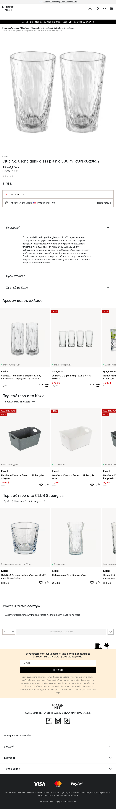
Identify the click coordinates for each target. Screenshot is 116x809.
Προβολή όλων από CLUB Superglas (22, 501)
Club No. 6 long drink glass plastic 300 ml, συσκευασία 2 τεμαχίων (32, 31)
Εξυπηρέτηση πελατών (17, 735)
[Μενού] (111, 8)
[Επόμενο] (111, 93)
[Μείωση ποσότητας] (4, 632)
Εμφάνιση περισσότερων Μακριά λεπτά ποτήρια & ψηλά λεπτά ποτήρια (42, 615)
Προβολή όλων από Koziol (17, 401)
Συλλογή (9, 746)
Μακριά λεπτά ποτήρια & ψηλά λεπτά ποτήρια (52, 28)
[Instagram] (58, 720)
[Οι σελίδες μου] (90, 8)
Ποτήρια (25, 28)
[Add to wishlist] (41, 385)
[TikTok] (66, 720)
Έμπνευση (10, 757)
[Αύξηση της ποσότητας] (13, 632)
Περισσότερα (104, 202)
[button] (7, 176)
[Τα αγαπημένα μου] (97, 8)
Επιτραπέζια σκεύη (10, 28)
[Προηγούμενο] (5, 93)
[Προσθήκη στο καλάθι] (46, 385)
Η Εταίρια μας (12, 768)
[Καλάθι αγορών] (104, 8)
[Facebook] (49, 720)
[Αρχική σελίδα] (8, 8)
